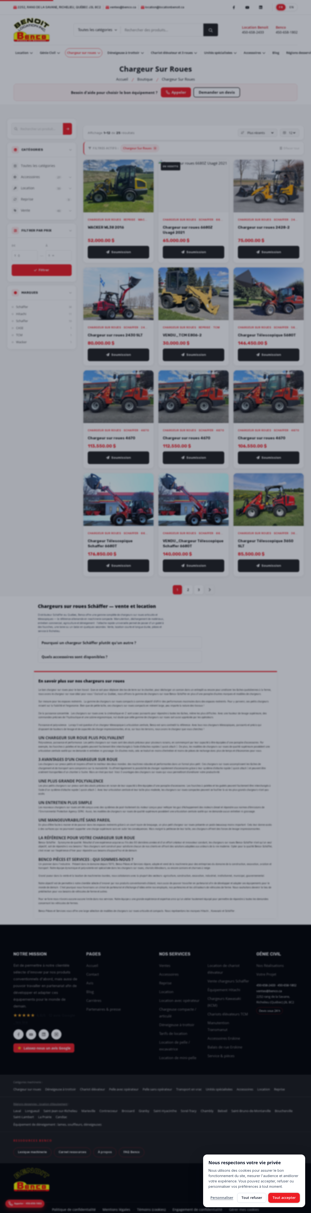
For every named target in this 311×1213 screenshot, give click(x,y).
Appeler (179, 92)
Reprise (165, 982)
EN (291, 7)
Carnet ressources (72, 1152)
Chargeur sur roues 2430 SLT (115, 335)
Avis (89, 982)
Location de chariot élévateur (223, 969)
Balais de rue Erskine (224, 1047)
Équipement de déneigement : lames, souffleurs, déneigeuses (57, 1124)
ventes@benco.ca (123, 7)
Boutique (145, 79)
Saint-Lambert (23, 1117)
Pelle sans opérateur (157, 1089)
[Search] (67, 129)
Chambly (207, 1111)
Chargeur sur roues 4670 (111, 438)
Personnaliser (221, 1197)
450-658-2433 (253, 32)
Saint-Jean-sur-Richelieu (60, 1111)
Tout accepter (284, 1197)
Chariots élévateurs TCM (227, 1014)
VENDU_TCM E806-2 (182, 335)
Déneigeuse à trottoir (123, 52)
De (13, 245)
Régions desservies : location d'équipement (40, 1104)
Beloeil (222, 1111)
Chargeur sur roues (82, 52)
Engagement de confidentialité (197, 1209)
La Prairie (45, 1117)
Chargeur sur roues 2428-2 (264, 227)
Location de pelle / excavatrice (174, 1045)
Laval (17, 1111)
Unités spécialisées (218, 52)
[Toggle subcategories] (70, 177)
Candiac (61, 1117)
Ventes (164, 965)
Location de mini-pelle (177, 1057)
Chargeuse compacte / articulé (177, 1012)
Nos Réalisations (270, 965)
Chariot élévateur (92, 1089)
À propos (105, 1152)
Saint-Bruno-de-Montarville (251, 1111)
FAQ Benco (131, 1152)
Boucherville (284, 1111)
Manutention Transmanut (218, 1026)
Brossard (128, 1111)
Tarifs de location (173, 1033)
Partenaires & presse (103, 1009)
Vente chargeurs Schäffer (228, 981)
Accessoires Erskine (223, 1038)
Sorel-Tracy (189, 1111)
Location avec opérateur (179, 1000)
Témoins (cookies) (151, 1209)
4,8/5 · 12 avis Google (44, 1018)
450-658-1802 (287, 32)
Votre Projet (266, 974)
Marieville (88, 1111)
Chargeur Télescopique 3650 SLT (265, 543)
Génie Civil (48, 52)
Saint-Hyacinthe (165, 1111)
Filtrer (44, 270)
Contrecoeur (108, 1111)
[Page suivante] (209, 589)
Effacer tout (291, 148)
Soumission (121, 252)
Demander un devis (217, 92)
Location (22, 52)
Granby (144, 1111)
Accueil (122, 79)
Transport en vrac (189, 1089)
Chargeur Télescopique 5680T (267, 335)
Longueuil (32, 1111)
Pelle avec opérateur (123, 1089)
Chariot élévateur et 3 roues (172, 52)
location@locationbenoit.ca (164, 7)
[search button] (210, 30)
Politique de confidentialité (74, 1209)
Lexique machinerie (32, 1152)
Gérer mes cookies (244, 1209)
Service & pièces (220, 1055)
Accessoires (253, 52)
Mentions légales (116, 1209)
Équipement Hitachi (223, 989)
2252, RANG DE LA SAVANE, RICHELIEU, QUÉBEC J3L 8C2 (59, 7)
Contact (92, 974)
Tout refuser (252, 1197)
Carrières (93, 1000)
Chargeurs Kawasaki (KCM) (224, 1002)
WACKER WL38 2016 (106, 227)
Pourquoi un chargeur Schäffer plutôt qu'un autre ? (89, 642)
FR (281, 7)
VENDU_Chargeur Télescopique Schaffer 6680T (193, 543)
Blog (275, 52)
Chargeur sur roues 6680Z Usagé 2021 (188, 229)
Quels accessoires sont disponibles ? (74, 656)
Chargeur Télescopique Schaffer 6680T (110, 543)
